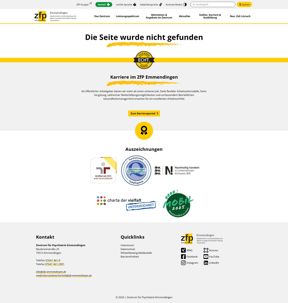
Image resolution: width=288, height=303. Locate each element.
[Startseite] (55, 13)
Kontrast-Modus (174, 4)
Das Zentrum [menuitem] (102, 16)
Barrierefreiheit (130, 256)
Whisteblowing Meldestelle (136, 253)
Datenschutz (128, 249)
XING (189, 250)
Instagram (192, 262)
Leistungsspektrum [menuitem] (127, 16)
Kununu (213, 250)
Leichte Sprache (124, 4)
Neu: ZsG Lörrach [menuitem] (240, 16)
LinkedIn (214, 262)
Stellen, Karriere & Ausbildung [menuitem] (210, 16)
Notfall (102, 4)
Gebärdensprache (149, 4)
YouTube (214, 256)
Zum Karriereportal (143, 113)
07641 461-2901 (54, 264)
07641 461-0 (52, 260)
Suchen (246, 4)
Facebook (192, 256)
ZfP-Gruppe (82, 4)
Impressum (127, 245)
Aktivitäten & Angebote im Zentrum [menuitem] (159, 16)
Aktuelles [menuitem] (184, 16)
